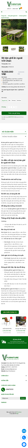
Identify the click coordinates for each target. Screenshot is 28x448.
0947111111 (11, 117)
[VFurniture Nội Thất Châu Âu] (14, 4)
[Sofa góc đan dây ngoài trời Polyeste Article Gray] (21, 321)
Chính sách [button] (4, 375)
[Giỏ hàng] (20, 9)
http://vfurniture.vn (10, 371)
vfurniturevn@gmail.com (10, 369)
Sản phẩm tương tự (9, 312)
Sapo (17, 413)
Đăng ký (23, 398)
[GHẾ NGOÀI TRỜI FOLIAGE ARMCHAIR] (7, 321)
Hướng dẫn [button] (4, 380)
